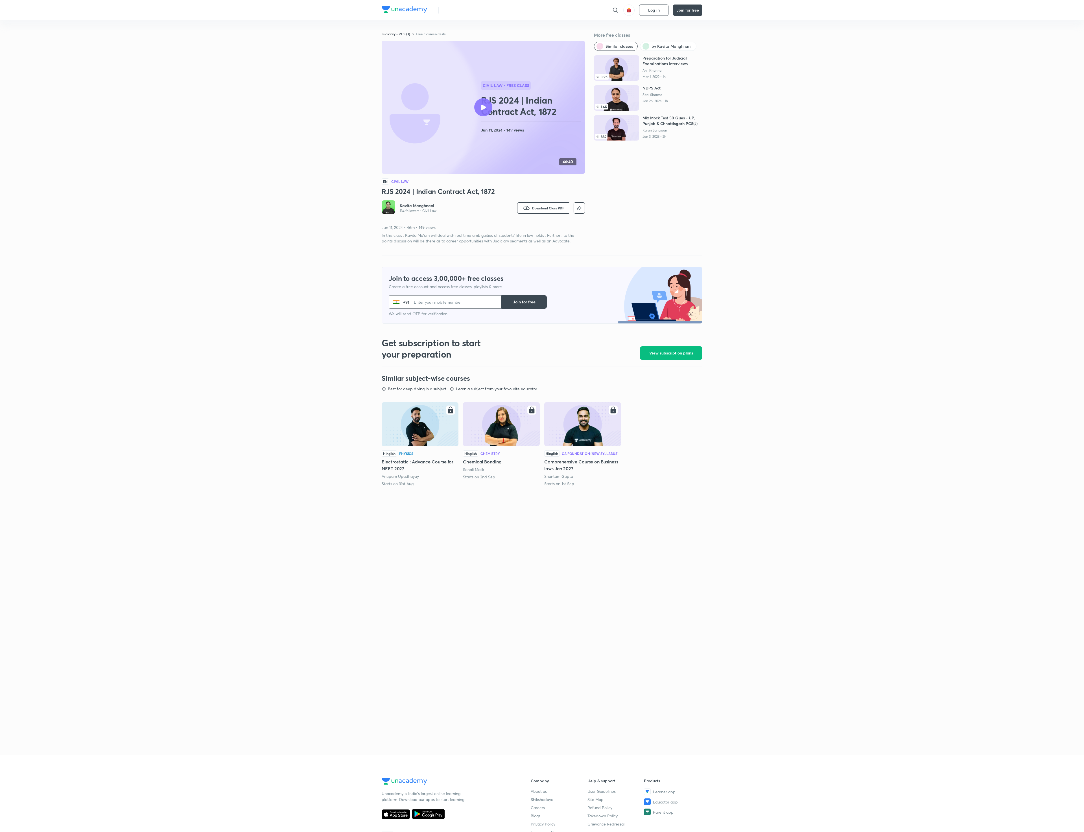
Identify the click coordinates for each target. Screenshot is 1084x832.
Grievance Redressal (605, 824)
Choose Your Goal (468, 10)
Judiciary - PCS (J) (396, 34)
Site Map (595, 799)
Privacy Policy (543, 824)
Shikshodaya (542, 799)
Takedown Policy (602, 815)
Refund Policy (599, 807)
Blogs (535, 815)
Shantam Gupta (558, 476)
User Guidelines (601, 791)
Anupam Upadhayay (400, 476)
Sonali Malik (473, 469)
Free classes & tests (430, 34)
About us (539, 791)
